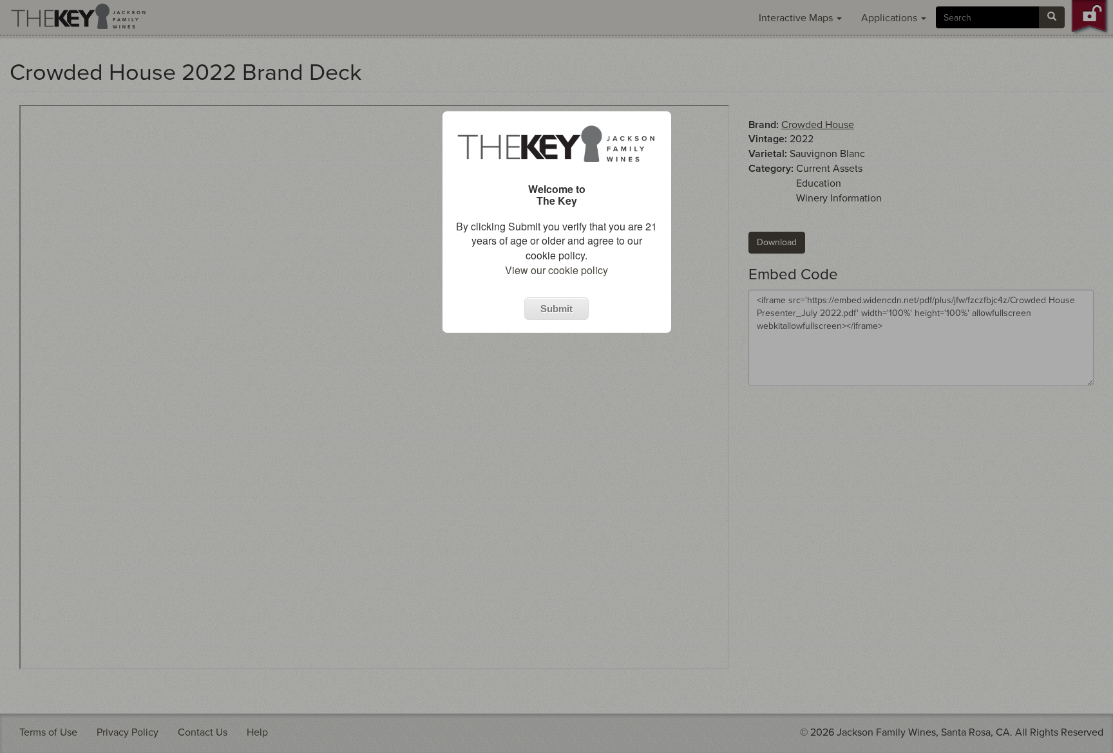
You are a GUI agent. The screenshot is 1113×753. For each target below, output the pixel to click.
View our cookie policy (556, 270)
